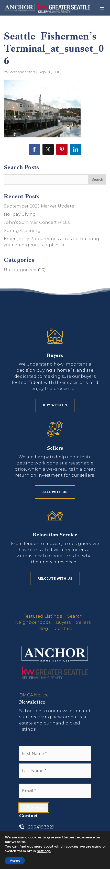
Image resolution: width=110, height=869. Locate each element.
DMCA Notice (34, 695)
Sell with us (55, 492)
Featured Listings (42, 616)
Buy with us (55, 405)
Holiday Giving (20, 214)
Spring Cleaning (22, 230)
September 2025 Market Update (39, 206)
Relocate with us (55, 578)
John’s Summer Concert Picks (37, 222)
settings (44, 851)
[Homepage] (47, 8)
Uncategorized (20, 269)
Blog (43, 628)
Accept (15, 861)
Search (75, 616)
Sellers (83, 622)
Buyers (63, 622)
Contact (63, 628)
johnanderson (22, 72)
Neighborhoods (32, 622)
